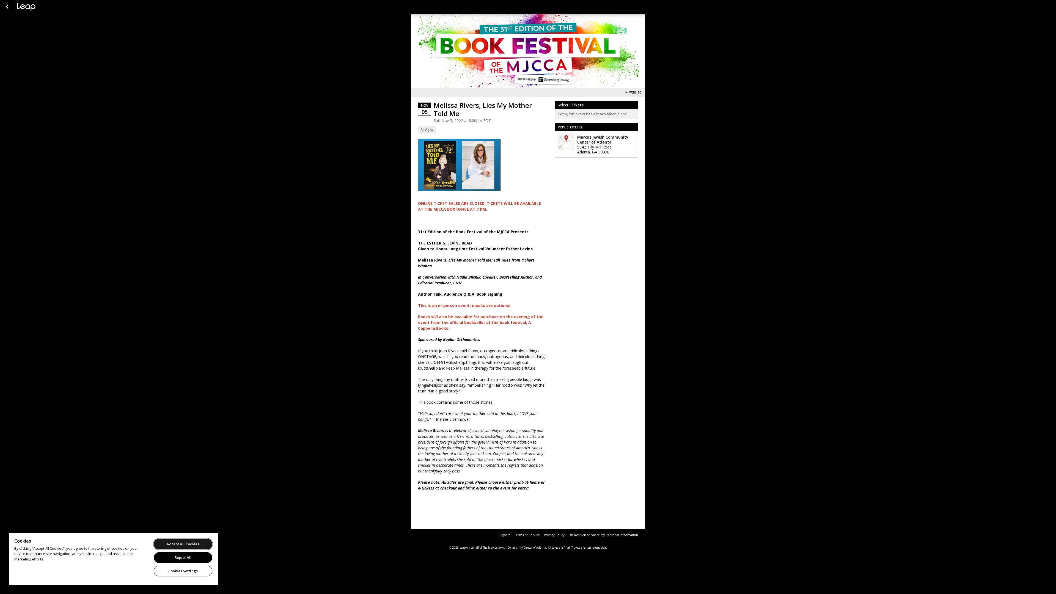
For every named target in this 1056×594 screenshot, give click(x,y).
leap (44, 7)
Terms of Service (527, 535)
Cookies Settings (183, 570)
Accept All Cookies (183, 543)
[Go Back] (7, 7)
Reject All (183, 557)
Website (635, 92)
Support (503, 535)
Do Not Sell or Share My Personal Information (603, 535)
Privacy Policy (554, 535)
